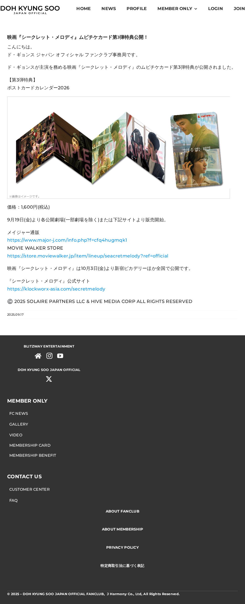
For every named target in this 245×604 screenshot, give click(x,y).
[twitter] (49, 379)
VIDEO (14, 435)
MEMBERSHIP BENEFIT (31, 455)
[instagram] (49, 356)
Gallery (17, 424)
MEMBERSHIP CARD (28, 445)
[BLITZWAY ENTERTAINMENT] (38, 356)
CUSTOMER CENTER (28, 489)
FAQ (12, 500)
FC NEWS (17, 413)
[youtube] (60, 356)
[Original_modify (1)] (30, 5)
